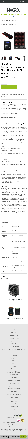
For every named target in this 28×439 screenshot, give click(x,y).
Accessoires (14, 366)
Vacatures (14, 344)
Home (2, 20)
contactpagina (22, 278)
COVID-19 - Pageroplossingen (14, 346)
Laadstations (14, 361)
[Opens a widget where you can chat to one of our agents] (23, 436)
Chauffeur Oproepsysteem (11, 20)
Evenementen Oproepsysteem (14, 380)
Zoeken (14, 329)
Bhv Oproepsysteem (14, 374)
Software (14, 365)
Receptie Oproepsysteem (14, 396)
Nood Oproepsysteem (14, 389)
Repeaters (14, 363)
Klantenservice (14, 341)
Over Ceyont (14, 330)
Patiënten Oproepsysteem (14, 392)
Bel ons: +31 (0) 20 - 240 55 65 (8, 14)
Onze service (14, 332)
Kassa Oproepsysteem (14, 385)
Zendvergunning (14, 343)
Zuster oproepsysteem (14, 399)
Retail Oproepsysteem (14, 397)
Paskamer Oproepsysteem (14, 391)
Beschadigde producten (14, 338)
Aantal (2, 81)
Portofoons (14, 360)
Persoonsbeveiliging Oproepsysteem (14, 394)
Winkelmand (24, 1)
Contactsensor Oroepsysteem (14, 378)
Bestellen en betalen (14, 335)
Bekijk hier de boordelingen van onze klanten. (14, 430)
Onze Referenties (14, 333)
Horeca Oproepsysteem (14, 383)
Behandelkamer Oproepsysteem (14, 372)
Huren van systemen (14, 337)
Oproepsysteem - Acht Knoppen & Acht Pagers (14, 318)
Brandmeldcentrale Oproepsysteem (14, 375)
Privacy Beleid (14, 340)
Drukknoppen (14, 355)
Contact (14, 348)
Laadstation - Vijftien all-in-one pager (14, 299)
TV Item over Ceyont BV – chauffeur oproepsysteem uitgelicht (14, 349)
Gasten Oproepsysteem (14, 382)
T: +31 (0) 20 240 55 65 (10, 417)
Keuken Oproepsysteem (14, 386)
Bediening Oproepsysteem (14, 371)
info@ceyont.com (21, 14)
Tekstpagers (14, 358)
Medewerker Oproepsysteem (14, 388)
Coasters (14, 354)
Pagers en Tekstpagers (14, 357)
